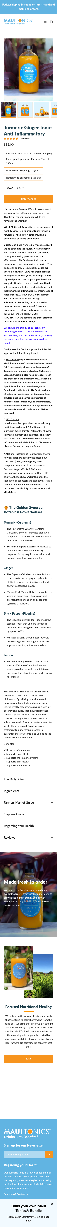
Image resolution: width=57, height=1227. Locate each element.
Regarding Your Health (19, 826)
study (39, 453)
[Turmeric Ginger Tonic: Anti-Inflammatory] (8, 110)
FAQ (28, 1058)
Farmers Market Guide (19, 802)
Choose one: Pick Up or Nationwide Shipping (28, 153)
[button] (11, 138)
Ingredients (11, 791)
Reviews (9, 837)
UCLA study (12, 419)
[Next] (53, 70)
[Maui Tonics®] (18, 22)
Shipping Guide (14, 814)
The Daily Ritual (14, 779)
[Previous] (4, 70)
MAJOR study (13, 359)
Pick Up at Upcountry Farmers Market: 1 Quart (28, 161)
